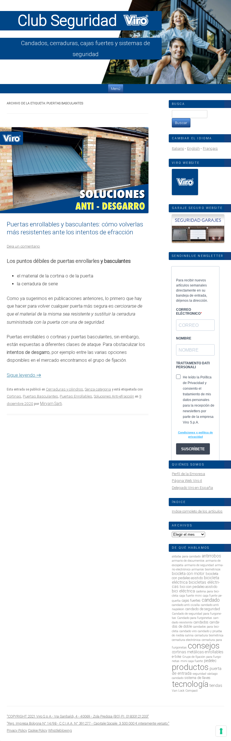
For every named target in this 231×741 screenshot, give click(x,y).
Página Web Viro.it (187, 480)
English (193, 148)
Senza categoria (98, 389)
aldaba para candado (186, 556)
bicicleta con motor (188, 573)
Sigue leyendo (24, 375)
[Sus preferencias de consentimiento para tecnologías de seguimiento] (221, 731)
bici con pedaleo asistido (198, 587)
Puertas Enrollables (76, 396)
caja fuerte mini (190, 595)
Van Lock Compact (185, 691)
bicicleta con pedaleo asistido (195, 576)
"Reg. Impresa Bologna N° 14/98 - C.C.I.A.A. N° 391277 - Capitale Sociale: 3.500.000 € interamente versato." (88, 723)
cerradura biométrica (209, 635)
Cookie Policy (37, 730)
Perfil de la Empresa (188, 474)
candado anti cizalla (186, 605)
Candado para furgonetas (194, 618)
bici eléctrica (183, 591)
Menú (115, 89)
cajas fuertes (191, 600)
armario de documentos (188, 561)
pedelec (210, 660)
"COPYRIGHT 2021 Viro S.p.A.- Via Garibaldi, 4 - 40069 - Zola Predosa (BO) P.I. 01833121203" (78, 716)
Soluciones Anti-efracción (114, 396)
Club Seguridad (69, 20)
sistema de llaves (197, 678)
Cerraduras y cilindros (64, 389)
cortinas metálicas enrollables (197, 652)
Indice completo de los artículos (197, 511)
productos (190, 667)
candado (211, 600)
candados (201, 622)
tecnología (190, 684)
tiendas (216, 685)
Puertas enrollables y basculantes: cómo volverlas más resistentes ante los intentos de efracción (75, 227)
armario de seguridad (199, 565)
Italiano (178, 148)
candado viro (188, 631)
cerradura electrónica (186, 640)
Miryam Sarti (51, 403)
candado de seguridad (202, 609)
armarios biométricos (206, 569)
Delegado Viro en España (192, 488)
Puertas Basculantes (40, 396)
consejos (203, 645)
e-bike (176, 656)
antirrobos (211, 556)
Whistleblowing (60, 730)
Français (210, 148)
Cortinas (14, 396)
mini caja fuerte (192, 661)
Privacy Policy (17, 730)
